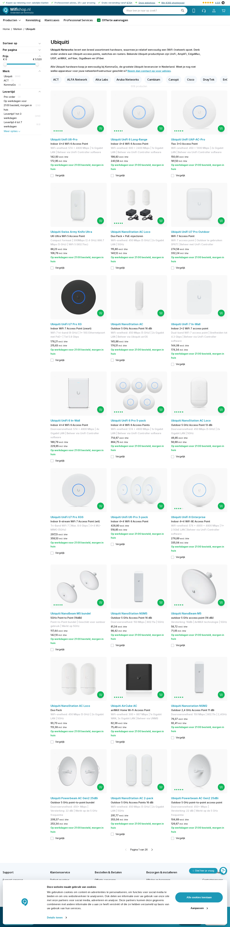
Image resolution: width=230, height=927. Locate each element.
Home (6, 29)
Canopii (173, 79)
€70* (129, 3)
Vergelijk (60, 175)
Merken (17, 29)
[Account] (214, 10)
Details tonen (55, 917)
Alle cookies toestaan (199, 897)
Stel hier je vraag (204, 870)
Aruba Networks (128, 79)
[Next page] (152, 849)
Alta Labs (101, 79)
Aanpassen (197, 908)
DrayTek (208, 79)
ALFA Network (77, 79)
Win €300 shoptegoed (172, 3)
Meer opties (11, 131)
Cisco (190, 79)
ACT (56, 79)
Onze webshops (147, 3)
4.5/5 (217, 3)
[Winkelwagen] (223, 11)
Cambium (153, 79)
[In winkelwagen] (100, 128)
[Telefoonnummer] (193, 10)
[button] (22, 43)
